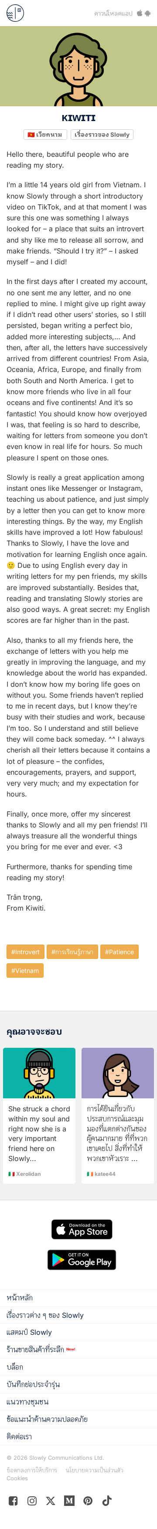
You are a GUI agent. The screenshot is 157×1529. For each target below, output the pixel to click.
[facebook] (13, 1502)
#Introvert (25, 951)
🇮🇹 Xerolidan (24, 1174)
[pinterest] (69, 1502)
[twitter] (51, 1502)
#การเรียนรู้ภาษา (72, 951)
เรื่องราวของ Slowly (102, 134)
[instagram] (32, 1502)
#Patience (119, 951)
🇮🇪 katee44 (101, 1174)
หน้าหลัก (20, 1297)
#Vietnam (25, 970)
